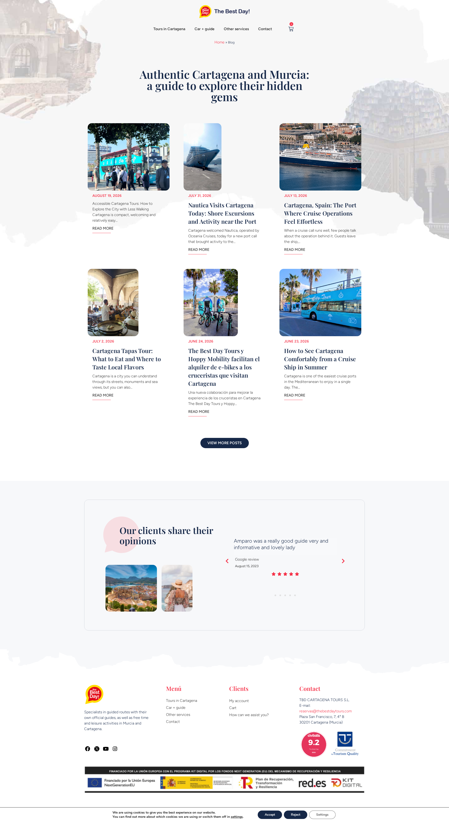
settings (237, 817)
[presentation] (275, 595)
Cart (232, 708)
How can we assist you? (249, 715)
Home (219, 42)
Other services (236, 29)
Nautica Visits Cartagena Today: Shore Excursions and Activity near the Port (222, 213)
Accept (270, 814)
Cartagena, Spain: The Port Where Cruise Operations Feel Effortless (320, 213)
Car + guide (204, 29)
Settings (322, 814)
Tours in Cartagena (169, 29)
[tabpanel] (285, 558)
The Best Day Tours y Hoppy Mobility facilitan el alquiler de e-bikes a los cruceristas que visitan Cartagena (224, 367)
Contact (265, 29)
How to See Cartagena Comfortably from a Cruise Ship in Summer (320, 359)
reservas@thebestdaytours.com (325, 711)
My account (239, 701)
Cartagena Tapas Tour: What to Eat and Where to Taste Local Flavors (126, 359)
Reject (295, 814)
